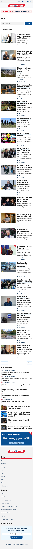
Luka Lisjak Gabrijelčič (23, 241)
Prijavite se (15, 537)
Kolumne (3, 473)
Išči (29, 24)
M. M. (20, 224)
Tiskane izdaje (4, 486)
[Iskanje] (23, 1)
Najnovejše (3, 463)
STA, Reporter (21, 79)
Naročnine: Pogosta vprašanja (8, 509)
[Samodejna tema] (19, 1)
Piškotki (3, 516)
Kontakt (3, 497)
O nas (2, 493)
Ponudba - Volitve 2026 (7, 519)
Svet (12, 393)
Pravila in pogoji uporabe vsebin (9, 506)
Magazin (3, 476)
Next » (29, 363)
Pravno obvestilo (5, 503)
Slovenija (13, 370)
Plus (2, 479)
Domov (2, 460)
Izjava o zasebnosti (5, 513)
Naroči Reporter (17, 443)
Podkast (3, 483)
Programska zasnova (6, 500)
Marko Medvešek (22, 257)
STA (19, 46)
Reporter (20, 143)
